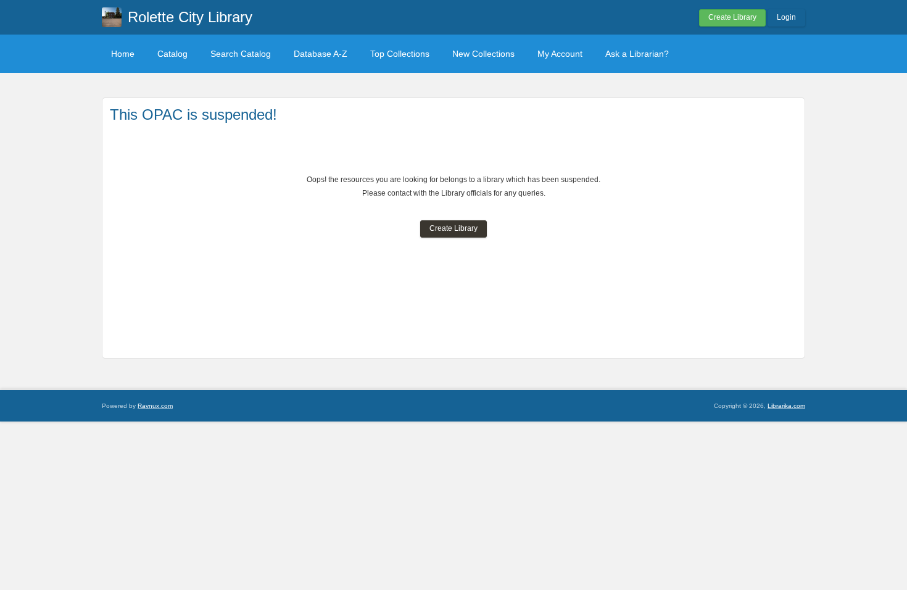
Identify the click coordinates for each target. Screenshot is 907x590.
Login (786, 17)
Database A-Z (320, 54)
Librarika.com (786, 405)
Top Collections (399, 54)
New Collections (483, 54)
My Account (559, 54)
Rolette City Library (190, 17)
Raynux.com (155, 405)
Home (123, 54)
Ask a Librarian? (637, 54)
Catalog (172, 54)
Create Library (732, 17)
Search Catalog (240, 54)
